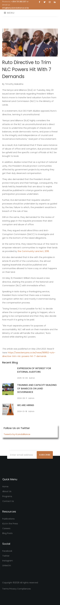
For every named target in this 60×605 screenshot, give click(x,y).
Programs (7, 496)
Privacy (13, 588)
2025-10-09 (22, 378)
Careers (6, 528)
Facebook (7, 551)
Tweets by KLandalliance (17, 434)
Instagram (7, 560)
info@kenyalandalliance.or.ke (15, 8)
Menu (10, 12)
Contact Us (8, 501)
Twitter (5, 555)
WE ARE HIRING (25, 405)
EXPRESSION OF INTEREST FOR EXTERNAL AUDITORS (34, 370)
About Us (6, 491)
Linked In (6, 565)
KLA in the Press (10, 523)
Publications (8, 518)
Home (5, 486)
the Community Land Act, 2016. (33, 251)
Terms (5, 588)
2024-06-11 (22, 398)
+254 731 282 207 (18, 1)
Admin (32, 378)
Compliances (24, 588)
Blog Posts (7, 533)
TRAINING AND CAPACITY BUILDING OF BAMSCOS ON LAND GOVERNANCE (37, 388)
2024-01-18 (22, 411)
